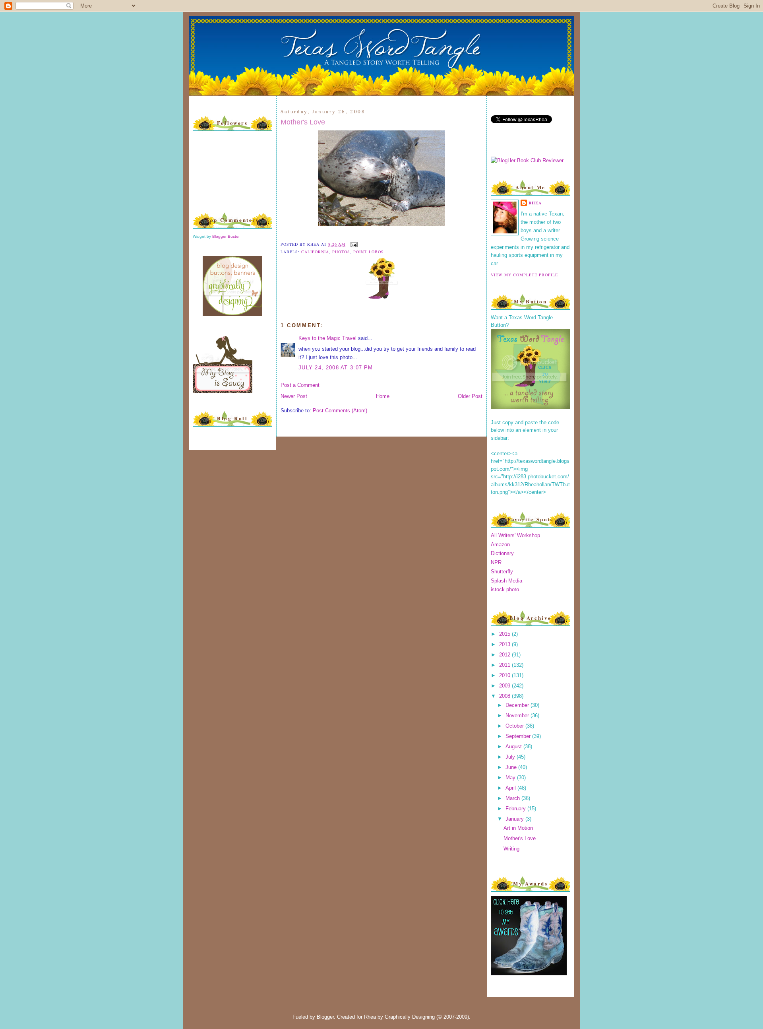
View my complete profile (524, 275)
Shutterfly (502, 572)
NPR (496, 562)
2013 (505, 644)
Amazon (500, 545)
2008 (505, 696)
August (514, 746)
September (518, 736)
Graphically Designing (410, 1017)
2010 (505, 675)
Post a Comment (300, 385)
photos (341, 251)
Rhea (535, 203)
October (515, 726)
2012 (505, 655)
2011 (505, 665)
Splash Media (506, 581)
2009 (505, 686)
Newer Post (294, 396)
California (315, 251)
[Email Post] (353, 244)
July (511, 757)
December (518, 705)
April (511, 788)
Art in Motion (518, 828)
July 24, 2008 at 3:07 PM (335, 368)
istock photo (505, 589)
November (518, 715)
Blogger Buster (226, 236)
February (516, 809)
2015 (505, 634)
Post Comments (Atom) (340, 411)
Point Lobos (368, 251)
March (513, 798)
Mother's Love (303, 122)
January (515, 819)
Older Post (470, 396)
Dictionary (502, 553)
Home (382, 396)
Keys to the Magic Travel (327, 338)
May (511, 777)
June (511, 767)
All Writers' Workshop (515, 535)
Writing (511, 849)
